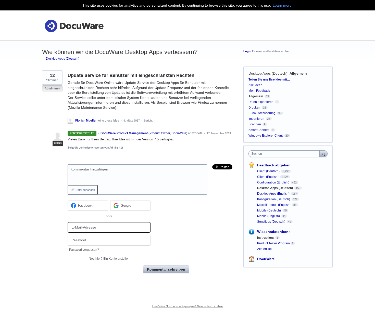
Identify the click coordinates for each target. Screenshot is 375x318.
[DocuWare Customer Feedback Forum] (74, 25)
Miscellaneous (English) (274, 205)
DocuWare (266, 259)
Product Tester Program (273, 243)
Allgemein (298, 73)
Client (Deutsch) (268, 171)
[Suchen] (323, 153)
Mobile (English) (269, 216)
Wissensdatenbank (274, 232)
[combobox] (285, 153)
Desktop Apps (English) (273, 193)
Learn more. (283, 5)
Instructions (265, 238)
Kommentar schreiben (166, 269)
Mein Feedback (259, 90)
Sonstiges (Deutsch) (271, 221)
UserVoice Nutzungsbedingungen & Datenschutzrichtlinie (187, 306)
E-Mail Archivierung (262, 113)
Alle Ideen (255, 85)
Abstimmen (52, 88)
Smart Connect (258, 130)
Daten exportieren (260, 102)
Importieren (256, 119)
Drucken (254, 107)
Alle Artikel (264, 249)
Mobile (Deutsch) (269, 210)
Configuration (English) (273, 182)
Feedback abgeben (274, 165)
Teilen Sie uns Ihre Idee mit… (269, 79)
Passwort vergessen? (84, 249)
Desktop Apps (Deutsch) (268, 73)
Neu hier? (109, 258)
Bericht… (149, 120)
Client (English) (268, 177)
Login (247, 51)
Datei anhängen (85, 189)
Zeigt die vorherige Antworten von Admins (95, 147)
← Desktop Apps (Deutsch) (60, 58)
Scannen (254, 124)
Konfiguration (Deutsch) (274, 199)
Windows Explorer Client (265, 135)
